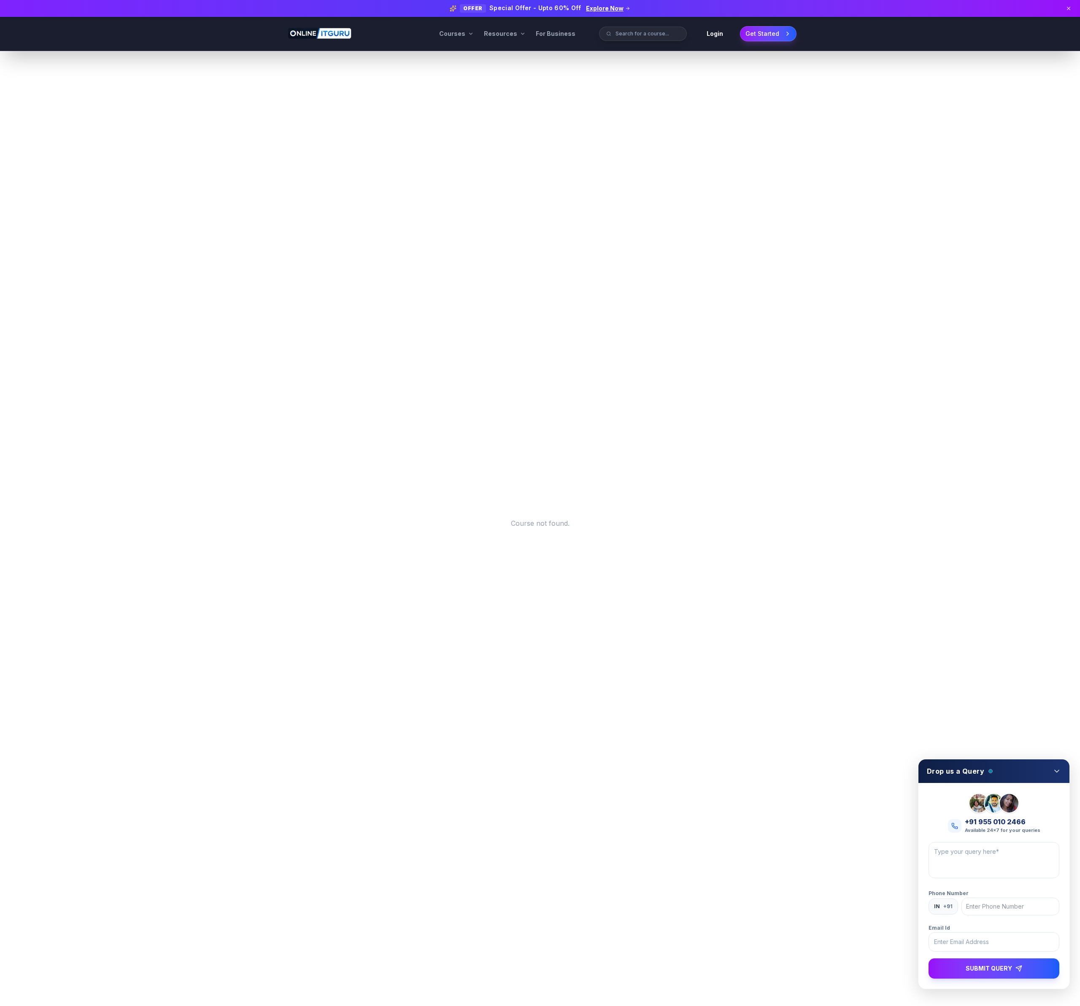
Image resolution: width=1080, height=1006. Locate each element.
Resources (500, 33)
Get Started (762, 33)
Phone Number (949, 893)
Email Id (939, 928)
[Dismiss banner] (1068, 8)
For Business (555, 33)
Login (715, 33)
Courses (452, 33)
